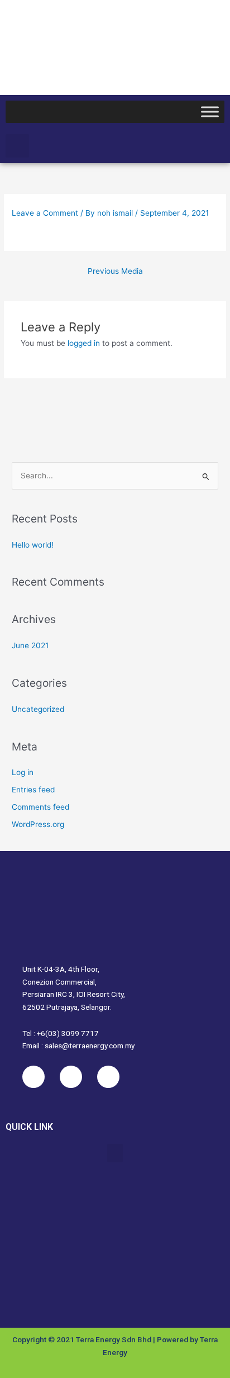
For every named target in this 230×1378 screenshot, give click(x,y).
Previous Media (115, 271)
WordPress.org (38, 824)
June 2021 (30, 645)
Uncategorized (38, 709)
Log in (22, 772)
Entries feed (33, 789)
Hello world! (33, 544)
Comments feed (40, 806)
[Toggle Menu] (210, 111)
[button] (17, 146)
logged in (84, 343)
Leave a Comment (45, 212)
